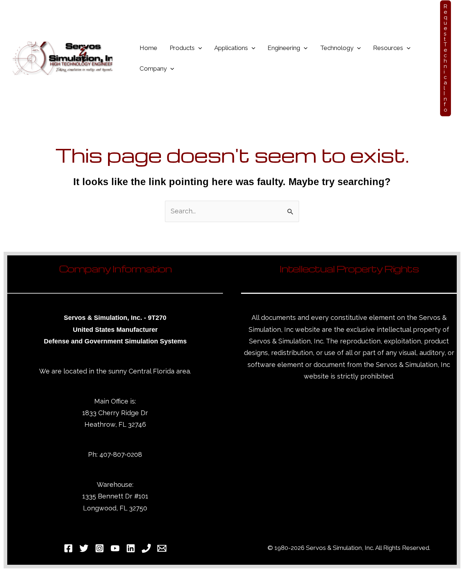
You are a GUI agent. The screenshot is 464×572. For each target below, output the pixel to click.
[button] (198, 48)
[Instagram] (99, 548)
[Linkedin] (130, 548)
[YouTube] (115, 548)
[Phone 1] (146, 548)
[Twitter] (83, 548)
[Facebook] (68, 548)
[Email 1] (161, 548)
